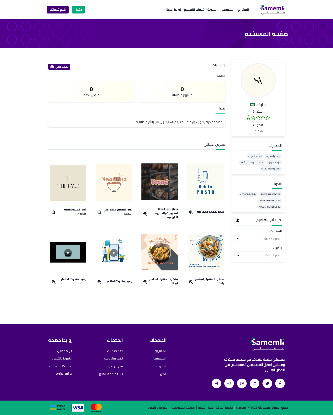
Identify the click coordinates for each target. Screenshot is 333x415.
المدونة (212, 9)
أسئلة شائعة (64, 374)
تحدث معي (62, 66)
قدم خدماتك (115, 351)
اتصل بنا (161, 374)
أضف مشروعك (113, 358)
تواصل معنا (173, 9)
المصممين (227, 9)
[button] (258, 80)
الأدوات (277, 247)
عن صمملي (64, 351)
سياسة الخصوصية (183, 407)
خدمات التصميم (194, 9)
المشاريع (243, 9)
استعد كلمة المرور (111, 374)
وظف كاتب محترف (60, 366)
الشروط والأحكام (62, 358)
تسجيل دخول (115, 366)
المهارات (276, 231)
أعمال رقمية (206, 407)
